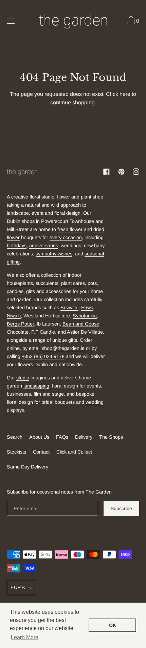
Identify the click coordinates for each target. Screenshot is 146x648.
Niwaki (14, 315)
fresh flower (70, 229)
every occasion (66, 237)
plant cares (73, 283)
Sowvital (69, 307)
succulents (47, 283)
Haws (87, 307)
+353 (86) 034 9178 (43, 356)
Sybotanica (85, 315)
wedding (95, 402)
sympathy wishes (54, 253)
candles (15, 291)
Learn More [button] (24, 637)
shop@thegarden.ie (63, 348)
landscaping (36, 386)
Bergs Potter (20, 324)
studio (22, 377)
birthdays (16, 245)
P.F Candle (43, 332)
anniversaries (43, 245)
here (125, 94)
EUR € (18, 587)
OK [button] (112, 625)
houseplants (20, 283)
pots (92, 283)
